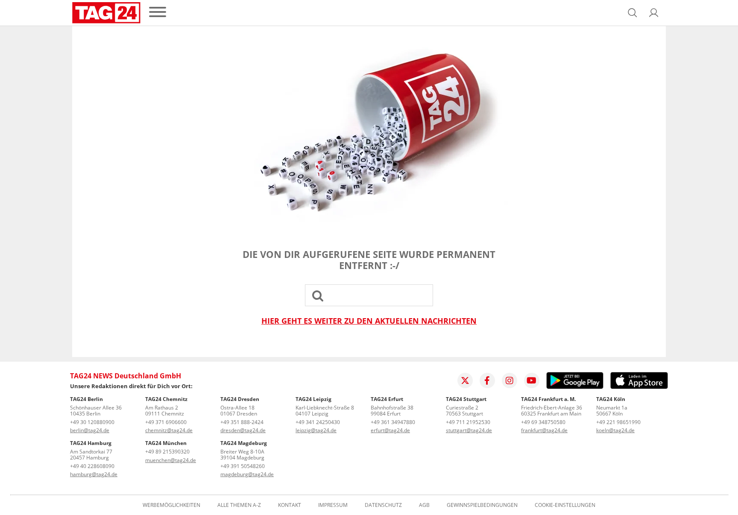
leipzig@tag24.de (316, 430)
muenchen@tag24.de (170, 460)
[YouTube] (531, 380)
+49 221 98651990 (618, 422)
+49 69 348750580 (543, 422)
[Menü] (158, 13)
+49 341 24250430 (318, 422)
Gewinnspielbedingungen (482, 505)
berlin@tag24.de (89, 430)
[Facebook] (487, 380)
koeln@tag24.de (615, 430)
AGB (424, 505)
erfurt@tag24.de (390, 430)
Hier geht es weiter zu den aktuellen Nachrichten (369, 320)
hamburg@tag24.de (93, 474)
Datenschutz (383, 505)
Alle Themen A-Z (239, 505)
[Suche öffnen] (632, 12)
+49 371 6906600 (166, 422)
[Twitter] (465, 380)
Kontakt (289, 505)
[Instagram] (509, 380)
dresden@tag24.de (243, 430)
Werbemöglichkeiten (171, 505)
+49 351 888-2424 (242, 422)
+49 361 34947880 (393, 422)
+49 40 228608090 (92, 466)
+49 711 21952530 (468, 422)
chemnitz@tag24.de (169, 430)
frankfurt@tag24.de (544, 430)
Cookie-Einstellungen (565, 505)
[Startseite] (106, 12)
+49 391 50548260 (242, 466)
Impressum (333, 505)
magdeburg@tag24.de (247, 474)
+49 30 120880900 (92, 422)
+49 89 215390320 (167, 451)
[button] (653, 12)
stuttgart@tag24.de (469, 430)
